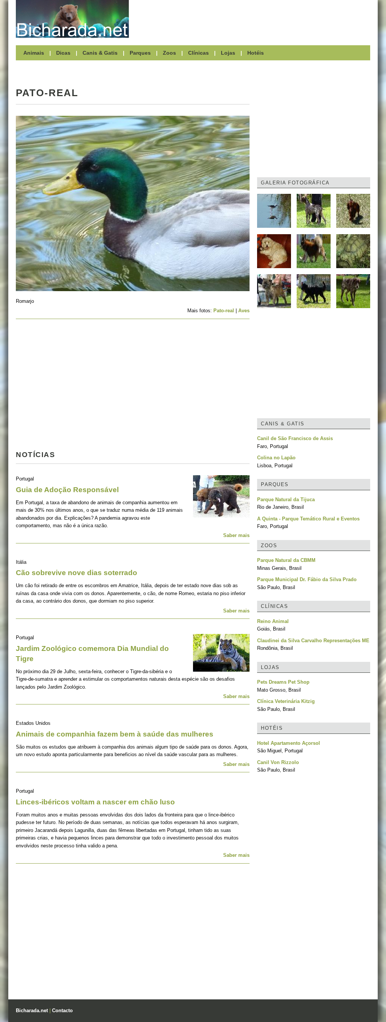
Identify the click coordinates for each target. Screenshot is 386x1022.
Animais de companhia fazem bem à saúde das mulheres (114, 734)
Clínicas (198, 53)
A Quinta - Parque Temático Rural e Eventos (308, 519)
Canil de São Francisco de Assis (295, 438)
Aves (244, 310)
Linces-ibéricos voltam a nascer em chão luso (95, 802)
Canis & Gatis (100, 53)
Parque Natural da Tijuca (286, 499)
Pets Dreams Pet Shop (283, 682)
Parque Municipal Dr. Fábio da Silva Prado (307, 579)
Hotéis (255, 53)
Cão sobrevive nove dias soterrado (76, 573)
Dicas (63, 53)
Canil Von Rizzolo (278, 762)
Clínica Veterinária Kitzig (286, 701)
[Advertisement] (253, 19)
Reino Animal (273, 621)
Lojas (228, 53)
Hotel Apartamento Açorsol (288, 743)
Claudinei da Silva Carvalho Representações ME (313, 640)
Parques (140, 53)
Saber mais (236, 535)
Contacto (62, 1010)
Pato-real (223, 310)
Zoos (169, 53)
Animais (33, 53)
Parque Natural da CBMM (286, 560)
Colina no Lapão (276, 457)
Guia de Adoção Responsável (67, 490)
